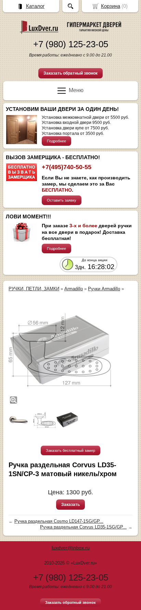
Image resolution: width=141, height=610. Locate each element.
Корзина (110, 6)
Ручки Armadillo (104, 288)
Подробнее (56, 141)
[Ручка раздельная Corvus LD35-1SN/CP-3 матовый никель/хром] (60, 350)
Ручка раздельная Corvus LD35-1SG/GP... (83, 527)
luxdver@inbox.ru (71, 547)
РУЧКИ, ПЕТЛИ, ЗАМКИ (34, 288)
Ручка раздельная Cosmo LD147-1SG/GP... (58, 521)
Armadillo (73, 288)
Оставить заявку (61, 200)
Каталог (35, 6)
